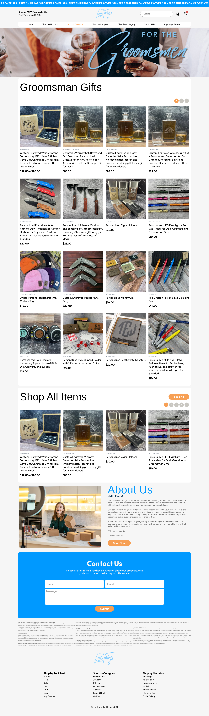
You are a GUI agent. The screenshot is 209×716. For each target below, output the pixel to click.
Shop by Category (126, 24)
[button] (50, 24)
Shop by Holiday (50, 24)
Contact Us (149, 24)
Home (30, 24)
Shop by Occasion (74, 24)
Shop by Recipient (100, 24)
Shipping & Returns (172, 24)
